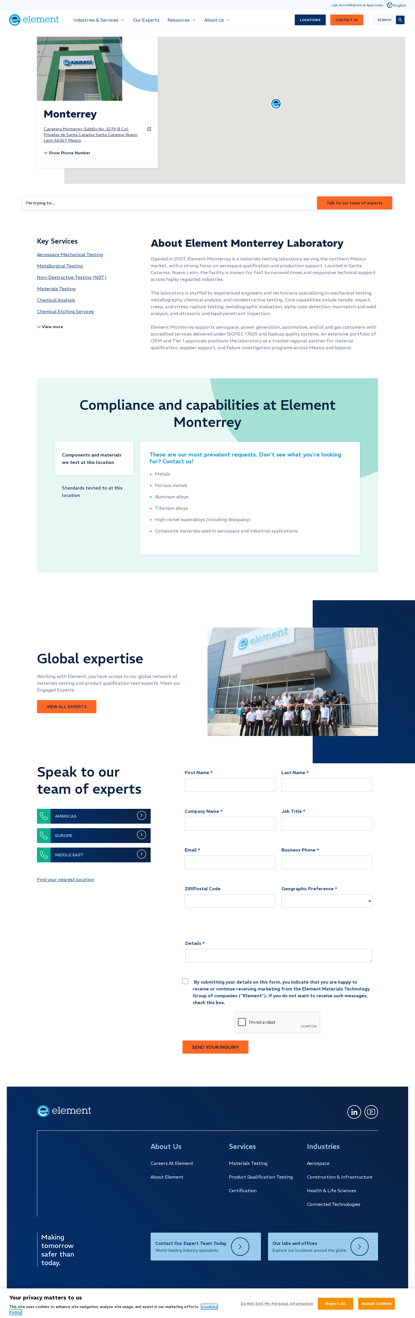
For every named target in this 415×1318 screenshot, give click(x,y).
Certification (243, 1190)
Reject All (335, 1303)
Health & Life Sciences (331, 1190)
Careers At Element (172, 1163)
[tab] (94, 458)
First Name (197, 772)
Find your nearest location (65, 879)
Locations (310, 20)
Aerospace (318, 1163)
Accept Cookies (376, 1303)
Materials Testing (248, 1163)
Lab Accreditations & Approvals (357, 5)
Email (191, 850)
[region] (207, 1303)
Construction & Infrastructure (339, 1177)
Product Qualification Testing (261, 1177)
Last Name (293, 772)
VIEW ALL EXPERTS (67, 706)
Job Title (291, 811)
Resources (178, 20)
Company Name (202, 811)
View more (52, 326)
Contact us (346, 20)
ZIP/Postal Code (203, 888)
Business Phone (298, 850)
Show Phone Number (69, 152)
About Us (214, 20)
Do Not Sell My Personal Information (277, 1303)
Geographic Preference (307, 888)
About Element (167, 1177)
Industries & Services (95, 20)
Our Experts (146, 20)
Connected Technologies (333, 1204)
